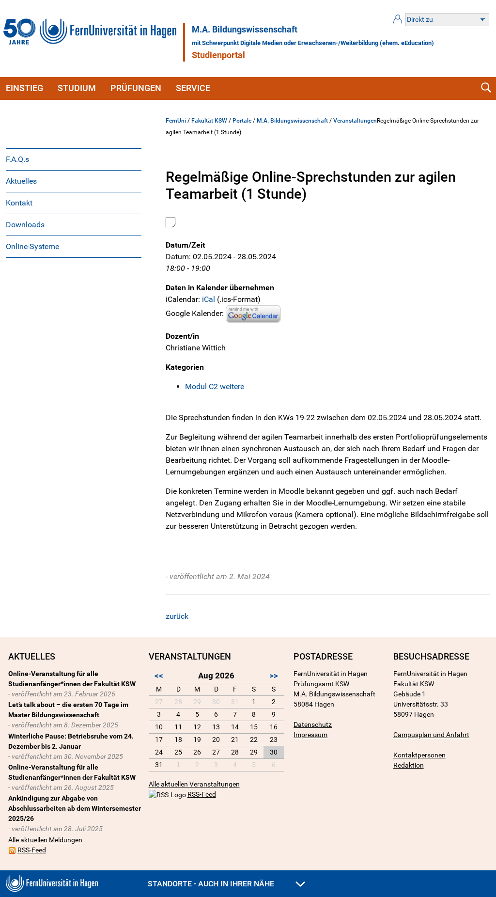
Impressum (310, 735)
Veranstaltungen (355, 120)
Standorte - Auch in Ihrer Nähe (212, 883)
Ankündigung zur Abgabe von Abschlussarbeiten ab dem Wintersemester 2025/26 (74, 808)
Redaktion (408, 765)
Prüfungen (135, 88)
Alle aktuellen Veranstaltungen (194, 784)
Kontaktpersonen (419, 755)
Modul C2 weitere (214, 386)
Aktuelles (21, 181)
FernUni (176, 120)
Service (193, 88)
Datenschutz (313, 724)
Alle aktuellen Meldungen (45, 840)
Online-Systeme (32, 246)
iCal (208, 299)
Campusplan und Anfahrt (431, 735)
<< (159, 675)
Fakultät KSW (209, 120)
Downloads (25, 224)
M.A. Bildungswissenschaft (244, 29)
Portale (241, 120)
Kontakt (19, 202)
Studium (77, 88)
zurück (177, 616)
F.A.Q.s (17, 159)
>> (273, 675)
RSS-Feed (31, 850)
